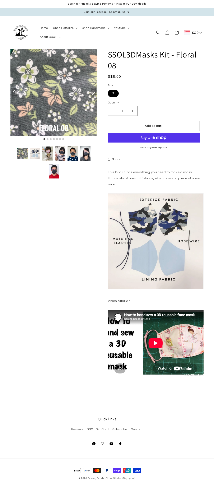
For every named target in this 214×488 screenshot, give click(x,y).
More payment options (154, 147)
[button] (65, 28)
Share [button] (116, 159)
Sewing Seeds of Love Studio (104, 478)
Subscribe (119, 429)
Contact (137, 429)
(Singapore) (128, 478)
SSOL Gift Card (97, 429)
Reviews (77, 429)
